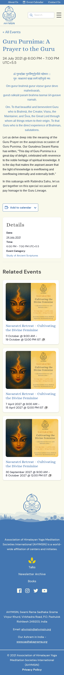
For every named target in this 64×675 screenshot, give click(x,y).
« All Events (12, 32)
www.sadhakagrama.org (32, 642)
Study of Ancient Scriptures (22, 255)
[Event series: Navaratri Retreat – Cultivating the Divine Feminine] (43, 340)
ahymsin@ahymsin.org (36, 629)
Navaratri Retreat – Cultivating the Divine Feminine (30, 328)
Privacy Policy (32, 669)
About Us (13, 2)
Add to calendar (20, 207)
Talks (32, 567)
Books (32, 581)
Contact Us (54, 2)
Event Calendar (34, 2)
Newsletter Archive (32, 574)
